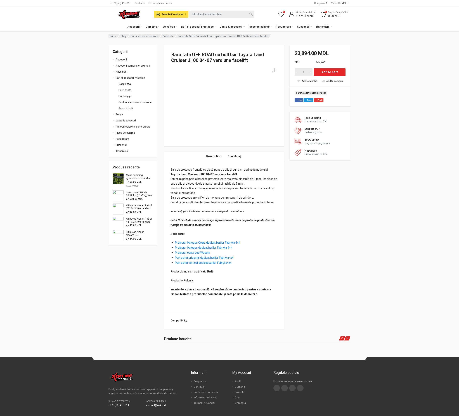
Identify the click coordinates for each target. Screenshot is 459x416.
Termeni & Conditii (204, 403)
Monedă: (339, 3)
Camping (151, 26)
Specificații (235, 156)
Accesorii (133, 26)
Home (113, 36)
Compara (240, 403)
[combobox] (221, 14)
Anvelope (169, 26)
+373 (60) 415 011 (120, 3)
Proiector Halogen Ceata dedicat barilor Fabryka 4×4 (208, 242)
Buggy (119, 114)
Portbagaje (125, 96)
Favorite (239, 392)
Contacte (139, 3)
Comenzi (240, 386)
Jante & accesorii (231, 26)
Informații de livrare (205, 397)
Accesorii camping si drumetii (133, 65)
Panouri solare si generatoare (133, 126)
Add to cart (329, 72)
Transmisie (323, 26)
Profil (238, 381)
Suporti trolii (126, 108)
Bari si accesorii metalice (197, 26)
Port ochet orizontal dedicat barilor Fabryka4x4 (204, 257)
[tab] (213, 156)
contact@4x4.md (156, 405)
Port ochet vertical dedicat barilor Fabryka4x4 (203, 262)
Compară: (320, 3)
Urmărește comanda (160, 3)
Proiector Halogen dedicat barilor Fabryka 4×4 (204, 247)
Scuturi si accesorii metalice (135, 102)
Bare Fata (168, 36)
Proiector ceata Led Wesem (193, 252)
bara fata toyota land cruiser (311, 92)
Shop (124, 36)
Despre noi (200, 381)
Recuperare (283, 26)
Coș (237, 397)
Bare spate (125, 90)
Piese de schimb (259, 26)
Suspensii (303, 26)
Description (213, 156)
